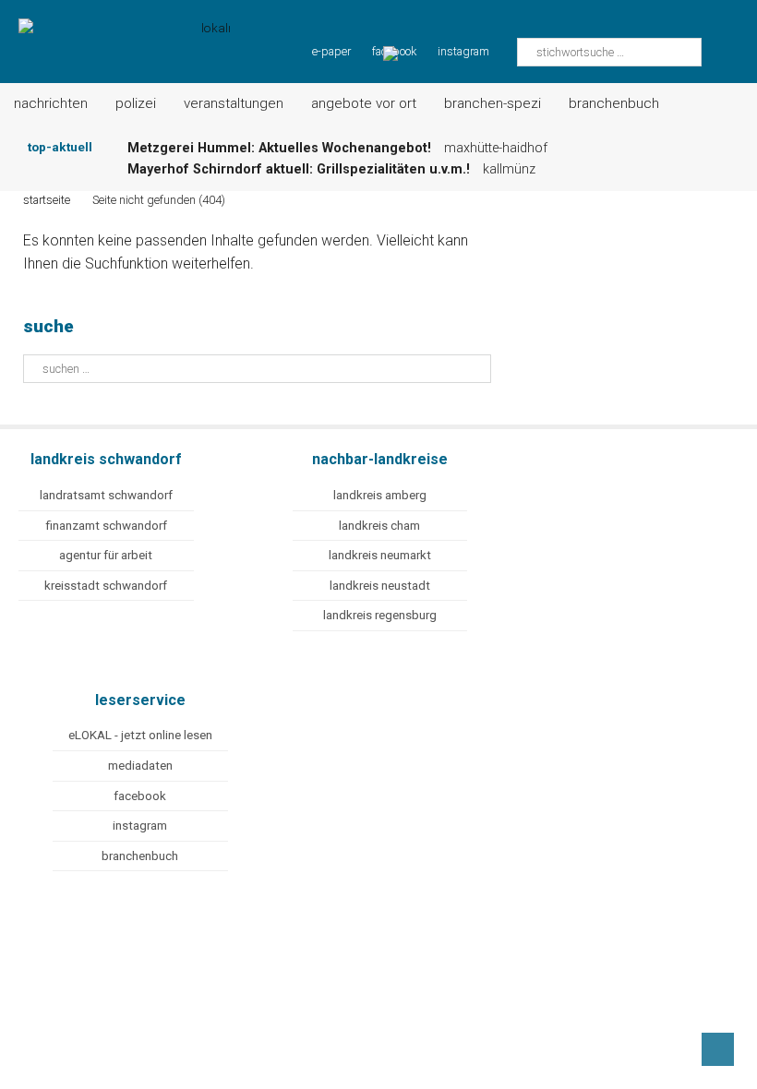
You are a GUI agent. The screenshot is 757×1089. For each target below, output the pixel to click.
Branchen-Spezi (492, 103)
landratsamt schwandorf (106, 495)
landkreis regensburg (380, 615)
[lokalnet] (115, 30)
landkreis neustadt (380, 585)
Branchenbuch (614, 103)
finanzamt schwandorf (106, 526)
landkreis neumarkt (380, 555)
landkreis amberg (380, 495)
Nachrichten (51, 103)
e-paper (331, 51)
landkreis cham (379, 526)
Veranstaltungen (233, 103)
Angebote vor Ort (363, 103)
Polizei (135, 103)
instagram (463, 51)
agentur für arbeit (105, 555)
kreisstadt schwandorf (105, 585)
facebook (140, 796)
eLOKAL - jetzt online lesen (140, 735)
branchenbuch (140, 856)
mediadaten (140, 765)
